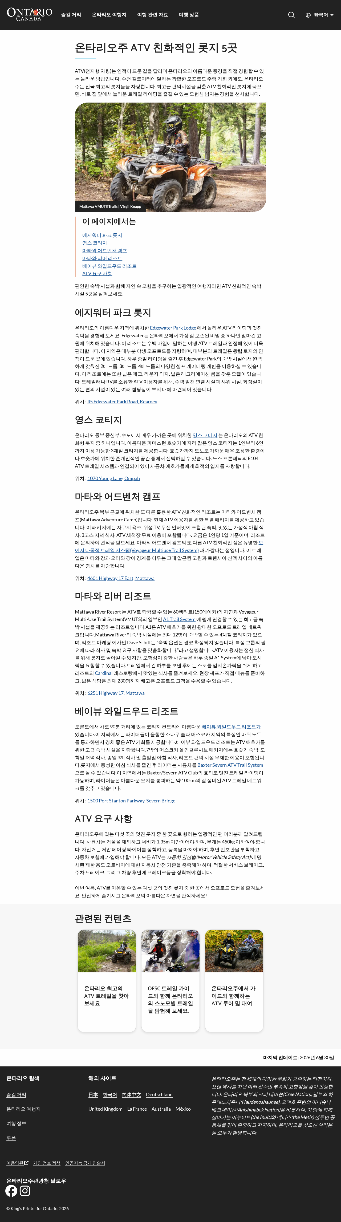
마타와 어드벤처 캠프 (104, 250)
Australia (161, 1109)
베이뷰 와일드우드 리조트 (109, 266)
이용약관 (15, 1162)
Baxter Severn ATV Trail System (230, 765)
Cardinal (104, 673)
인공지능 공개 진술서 (85, 1162)
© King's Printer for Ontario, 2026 (37, 1208)
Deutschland (159, 1094)
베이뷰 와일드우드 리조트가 (231, 726)
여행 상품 (189, 15)
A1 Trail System (179, 619)
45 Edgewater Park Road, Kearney (122, 401)
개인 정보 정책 (46, 1162)
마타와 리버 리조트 (102, 258)
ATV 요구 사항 (97, 273)
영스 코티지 (94, 243)
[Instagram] (25, 1193)
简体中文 (131, 1094)
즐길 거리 (71, 15)
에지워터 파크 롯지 (102, 235)
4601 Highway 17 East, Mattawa (121, 578)
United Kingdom (105, 1109)
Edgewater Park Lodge (173, 328)
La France (137, 1109)
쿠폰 (11, 1137)
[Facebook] (11, 1193)
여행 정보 (16, 1123)
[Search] (291, 15)
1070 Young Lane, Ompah (113, 478)
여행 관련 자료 (152, 15)
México (183, 1109)
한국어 (321, 15)
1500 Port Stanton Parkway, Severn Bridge (131, 800)
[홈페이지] (29, 15)
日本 (93, 1094)
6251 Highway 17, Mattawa (116, 693)
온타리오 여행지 (109, 15)
